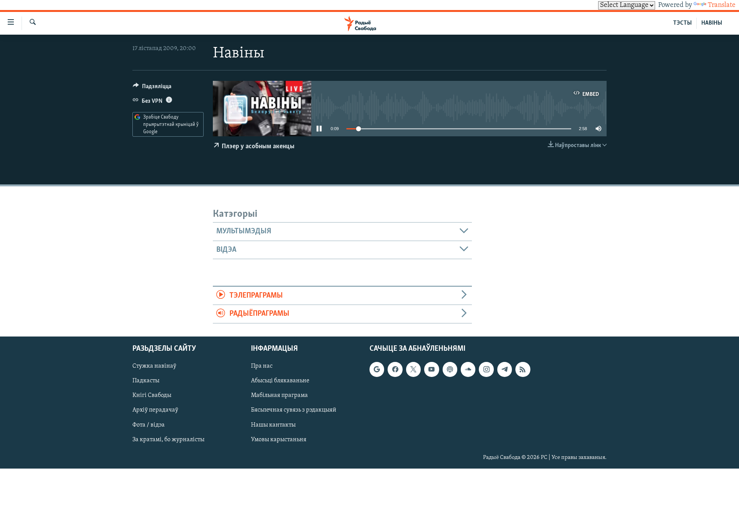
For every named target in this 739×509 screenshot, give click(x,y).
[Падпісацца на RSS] (522, 369)
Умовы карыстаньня (278, 439)
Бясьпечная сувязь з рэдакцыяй (293, 410)
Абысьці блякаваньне (280, 381)
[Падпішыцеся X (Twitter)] (413, 369)
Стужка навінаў (154, 366)
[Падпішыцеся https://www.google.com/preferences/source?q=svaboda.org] (377, 369)
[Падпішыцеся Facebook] (395, 369)
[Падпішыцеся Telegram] (504, 369)
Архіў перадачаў (155, 410)
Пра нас (262, 366)
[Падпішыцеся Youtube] (431, 369)
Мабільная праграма (279, 395)
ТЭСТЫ (682, 23)
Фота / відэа (148, 425)
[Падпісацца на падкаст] (450, 369)
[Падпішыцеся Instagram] (486, 369)
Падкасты (145, 381)
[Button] (152, 88)
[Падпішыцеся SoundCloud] (468, 369)
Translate (722, 5)
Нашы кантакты (273, 425)
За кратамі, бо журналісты (168, 439)
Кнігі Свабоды (151, 395)
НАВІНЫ (711, 23)
